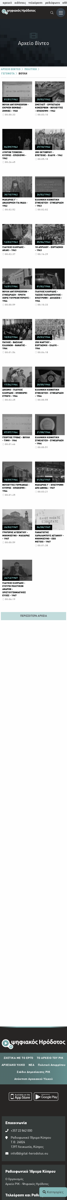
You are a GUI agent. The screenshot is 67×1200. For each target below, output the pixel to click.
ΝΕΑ (31, 1065)
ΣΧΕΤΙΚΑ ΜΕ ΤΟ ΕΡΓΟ (18, 1058)
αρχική (7, 3)
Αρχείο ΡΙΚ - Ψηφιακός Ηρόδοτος (27, 1184)
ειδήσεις (20, 3)
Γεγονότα (8, 73)
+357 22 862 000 (21, 1130)
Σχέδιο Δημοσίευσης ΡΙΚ (33, 1072)
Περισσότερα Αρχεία (33, 616)
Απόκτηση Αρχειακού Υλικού (33, 1079)
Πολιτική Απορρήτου (51, 1065)
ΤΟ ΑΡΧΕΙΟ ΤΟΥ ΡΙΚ (50, 1058)
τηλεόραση (35, 3)
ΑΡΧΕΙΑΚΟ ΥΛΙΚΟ (13, 1065)
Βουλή (23, 73)
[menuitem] (52, 13)
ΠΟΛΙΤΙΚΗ (30, 69)
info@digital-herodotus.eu (29, 1153)
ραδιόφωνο (52, 3)
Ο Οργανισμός (14, 1179)
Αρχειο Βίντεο (11, 69)
